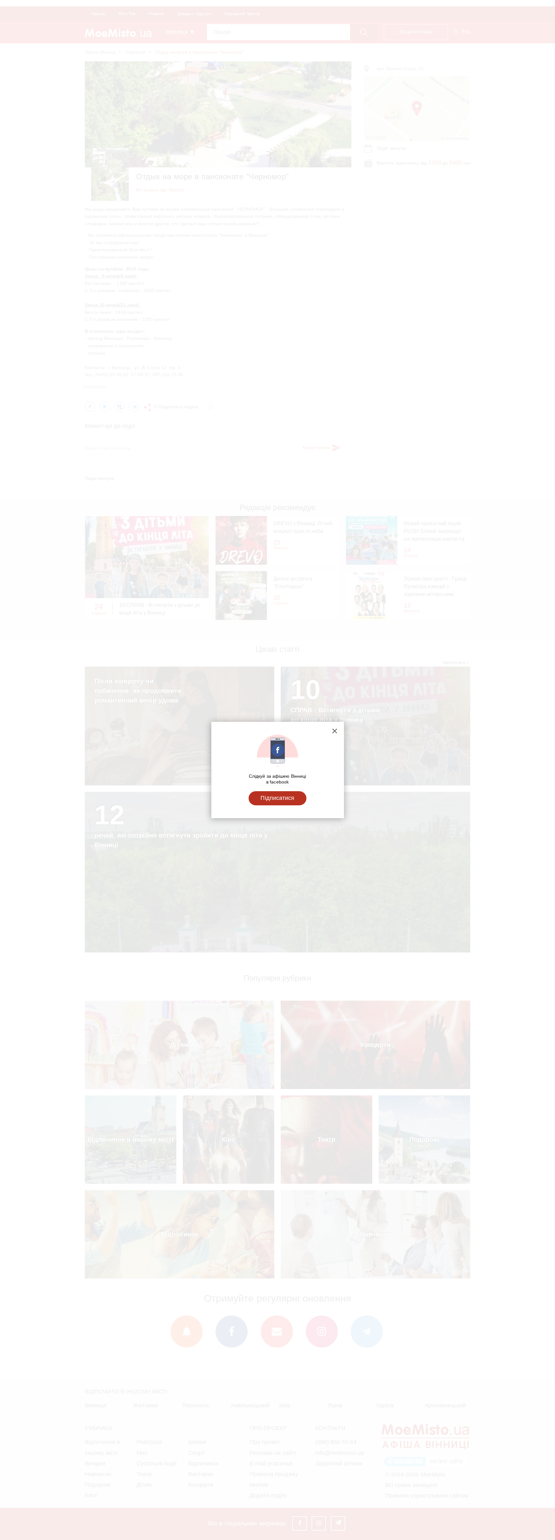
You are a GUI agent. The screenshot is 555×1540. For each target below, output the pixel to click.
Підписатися (277, 798)
